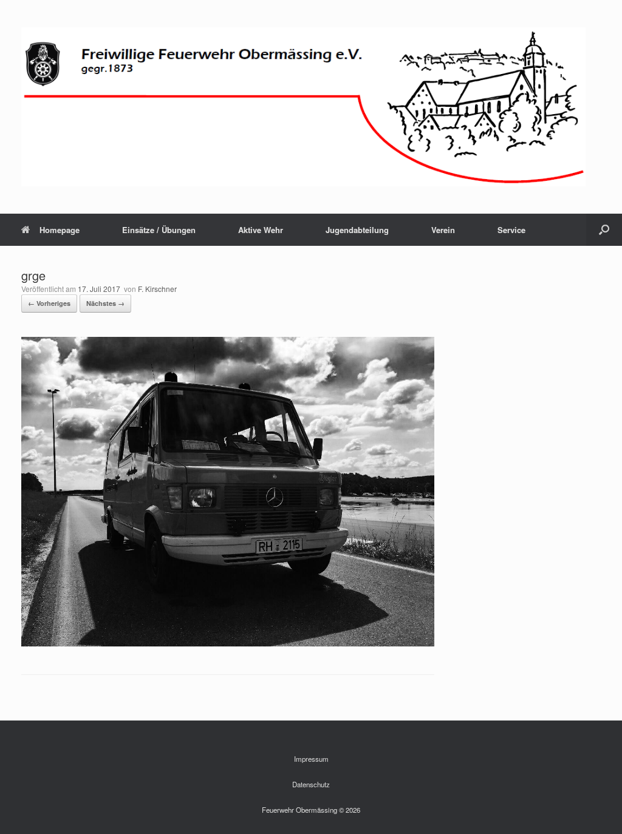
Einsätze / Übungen (159, 230)
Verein (443, 230)
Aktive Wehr (260, 230)
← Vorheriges (49, 303)
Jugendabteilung (357, 230)
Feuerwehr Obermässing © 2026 (311, 810)
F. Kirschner (157, 288)
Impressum (311, 759)
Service (511, 230)
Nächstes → (105, 303)
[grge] (227, 643)
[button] (604, 230)
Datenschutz (311, 784)
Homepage (59, 230)
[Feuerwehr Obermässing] (303, 106)
